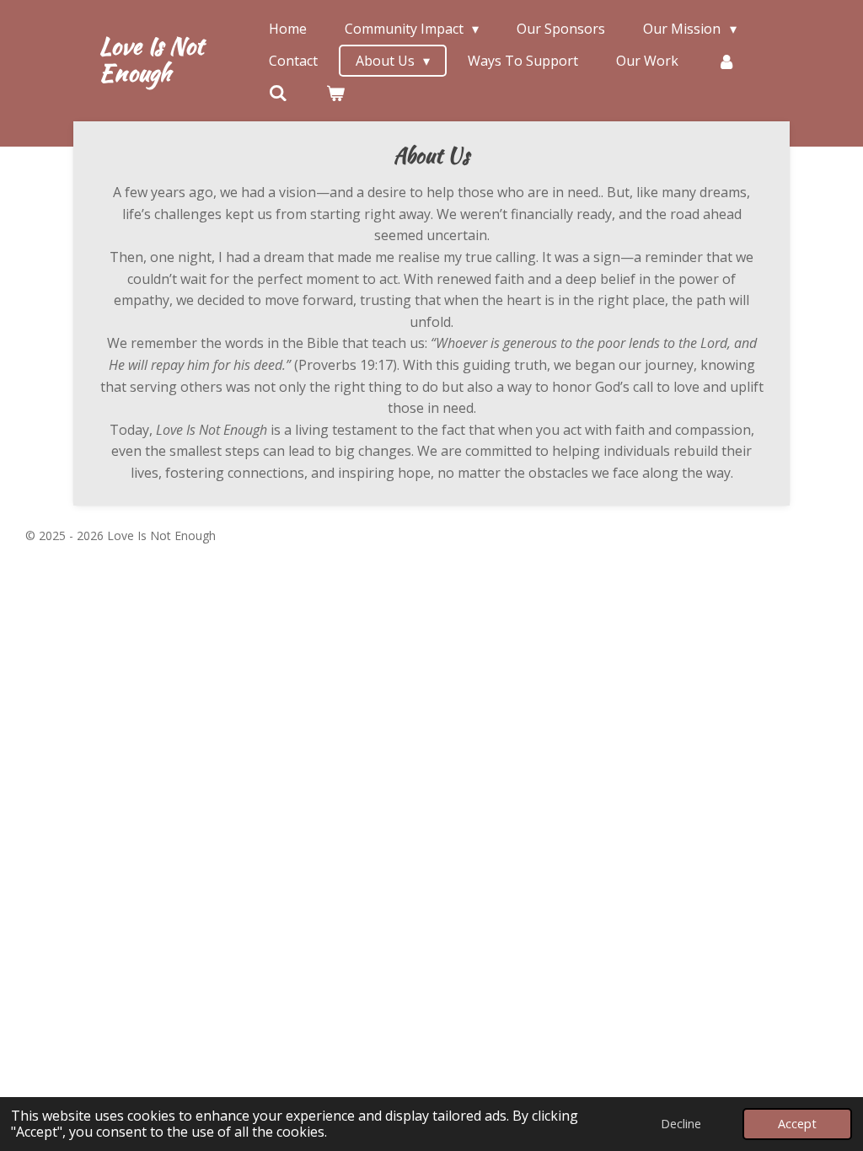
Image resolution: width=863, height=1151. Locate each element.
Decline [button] (681, 1124)
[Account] (726, 61)
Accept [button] (797, 1124)
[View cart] (334, 93)
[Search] (278, 93)
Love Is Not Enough (151, 59)
